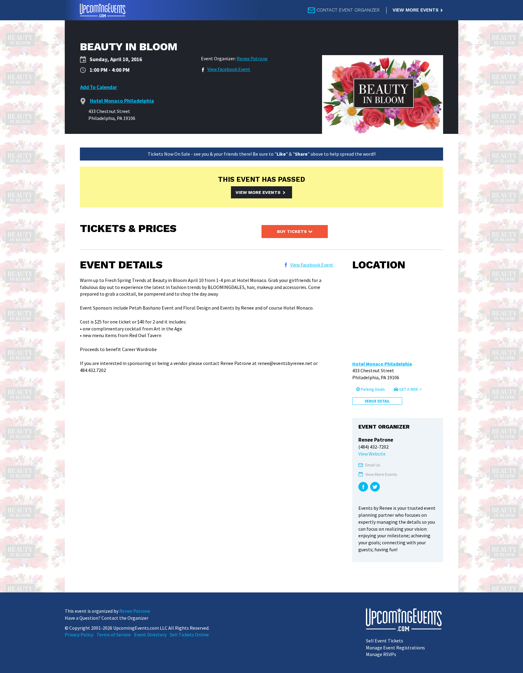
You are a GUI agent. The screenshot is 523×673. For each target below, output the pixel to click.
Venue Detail (377, 401)
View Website (372, 454)
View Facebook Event (228, 69)
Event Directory (150, 635)
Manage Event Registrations (395, 648)
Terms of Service (114, 635)
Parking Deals (372, 389)
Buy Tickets (292, 231)
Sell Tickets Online (189, 635)
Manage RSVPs (381, 654)
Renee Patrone (252, 58)
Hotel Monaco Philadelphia (382, 364)
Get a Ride (408, 389)
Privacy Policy (79, 635)
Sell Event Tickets (384, 641)
